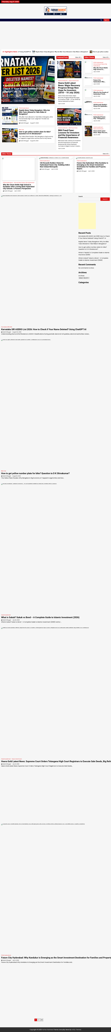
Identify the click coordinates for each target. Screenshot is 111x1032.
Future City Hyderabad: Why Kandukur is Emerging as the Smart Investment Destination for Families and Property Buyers (100, 81)
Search (80, 196)
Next (41, 1020)
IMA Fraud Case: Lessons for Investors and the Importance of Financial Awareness (69, 134)
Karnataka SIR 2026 (8, 83)
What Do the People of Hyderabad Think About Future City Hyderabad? (100, 93)
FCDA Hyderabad (24, 108)
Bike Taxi (21, 129)
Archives (81, 276)
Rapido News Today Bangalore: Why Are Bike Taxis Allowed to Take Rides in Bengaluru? (49, 51)
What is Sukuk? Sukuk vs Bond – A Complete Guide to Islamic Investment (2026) (40, 617)
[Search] (101, 20)
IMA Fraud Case (73, 128)
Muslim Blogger (8, 101)
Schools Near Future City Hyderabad (100, 65)
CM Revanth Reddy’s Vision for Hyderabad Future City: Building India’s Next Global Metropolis (100, 105)
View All (77, 57)
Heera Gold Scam (74, 80)
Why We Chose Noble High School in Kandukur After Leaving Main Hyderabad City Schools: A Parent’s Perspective (100, 68)
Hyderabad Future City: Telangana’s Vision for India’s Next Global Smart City (100, 117)
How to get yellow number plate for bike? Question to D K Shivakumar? (35, 133)
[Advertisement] (55, 35)
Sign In (106, 20)
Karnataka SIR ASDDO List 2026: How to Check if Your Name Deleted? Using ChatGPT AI (27, 88)
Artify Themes (76, 1030)
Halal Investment (62, 80)
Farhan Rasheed (47, 1030)
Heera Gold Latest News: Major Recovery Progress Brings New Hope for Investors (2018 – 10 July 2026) (69, 88)
